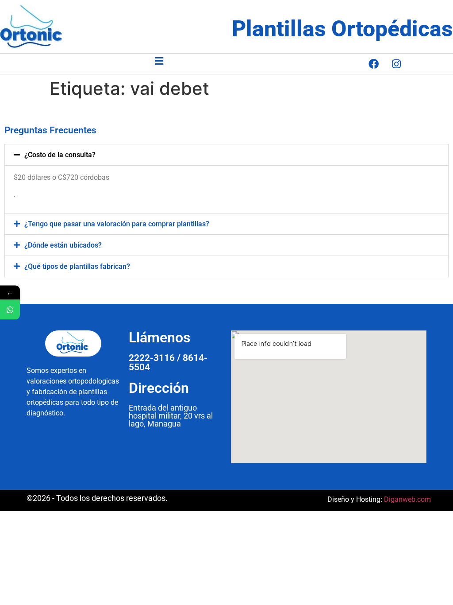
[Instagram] (396, 64)
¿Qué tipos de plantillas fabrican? (77, 266)
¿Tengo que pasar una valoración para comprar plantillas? (116, 224)
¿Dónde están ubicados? (63, 245)
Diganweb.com (407, 499)
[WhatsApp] (10, 310)
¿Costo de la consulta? (60, 155)
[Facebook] (374, 64)
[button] (158, 61)
